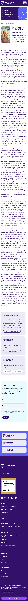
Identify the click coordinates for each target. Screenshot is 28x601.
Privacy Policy (4, 585)
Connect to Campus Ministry (8, 506)
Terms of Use (11, 585)
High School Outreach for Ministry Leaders (10, 536)
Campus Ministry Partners (8, 545)
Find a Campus (4, 512)
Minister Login (5, 547)
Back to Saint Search (8, 23)
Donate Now (14, 598)
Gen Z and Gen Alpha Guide (8, 523)
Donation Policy (18, 585)
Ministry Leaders (6, 532)
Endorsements (5, 565)
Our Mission (4, 556)
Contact (3, 562)
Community (4, 539)
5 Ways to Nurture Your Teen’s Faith (10, 526)
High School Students (7, 509)
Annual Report (5, 567)
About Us (4, 553)
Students (4, 504)
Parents (3, 518)
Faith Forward (5, 573)
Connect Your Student (7, 521)
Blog (2, 570)
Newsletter (4, 542)
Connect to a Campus (11, 331)
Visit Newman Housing (12, 351)
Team (2, 559)
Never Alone (4, 576)
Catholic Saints (8, 593)
